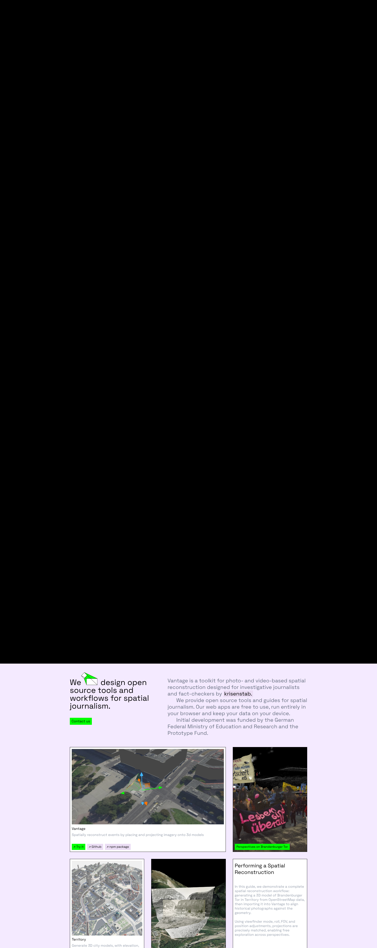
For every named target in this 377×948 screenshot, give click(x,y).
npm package (118, 847)
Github (95, 847)
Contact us (81, 721)
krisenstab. (238, 693)
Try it (79, 847)
